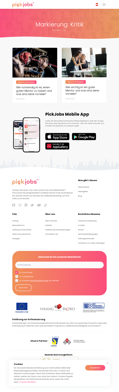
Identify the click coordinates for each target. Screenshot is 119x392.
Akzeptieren (95, 367)
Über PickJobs (51, 221)
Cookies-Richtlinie (27, 382)
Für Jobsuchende (25, 272)
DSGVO (81, 230)
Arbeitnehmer (83, 187)
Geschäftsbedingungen (88, 234)
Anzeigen (16, 239)
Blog (80, 196)
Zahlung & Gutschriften (21, 230)
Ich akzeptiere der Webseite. (39, 281)
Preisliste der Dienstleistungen (57, 230)
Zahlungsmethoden (86, 239)
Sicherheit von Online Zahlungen (91, 243)
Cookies (81, 225)
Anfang (15, 221)
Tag (64, 30)
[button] (97, 4)
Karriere (48, 225)
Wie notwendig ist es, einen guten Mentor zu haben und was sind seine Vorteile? (34, 91)
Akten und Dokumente (21, 234)
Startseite (56, 30)
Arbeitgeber (83, 191)
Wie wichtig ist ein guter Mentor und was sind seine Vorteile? (82, 90)
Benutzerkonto (18, 225)
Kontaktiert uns (51, 234)
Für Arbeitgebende (26, 277)
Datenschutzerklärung (87, 221)
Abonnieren (23, 288)
